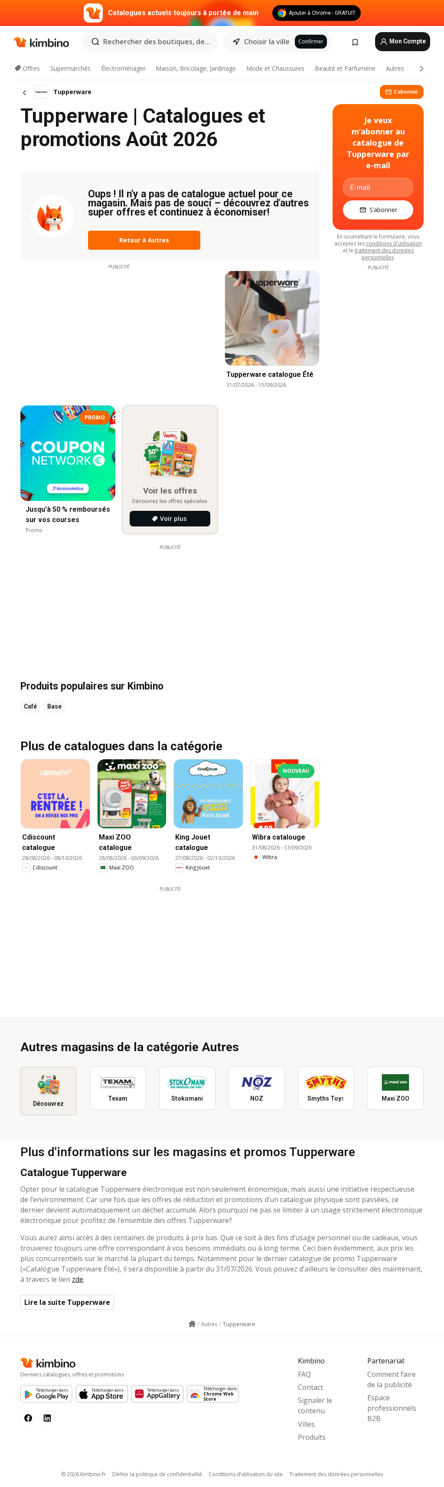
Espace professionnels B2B (391, 1408)
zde (77, 1279)
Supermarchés (70, 68)
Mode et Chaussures (275, 68)
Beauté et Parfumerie (345, 68)
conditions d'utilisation (394, 243)
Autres (395, 68)
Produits (312, 1437)
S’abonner (406, 91)
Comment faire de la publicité (391, 1379)
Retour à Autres (144, 240)
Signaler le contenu (315, 1405)
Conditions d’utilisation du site (246, 1474)
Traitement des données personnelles (336, 1474)
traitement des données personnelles (384, 254)
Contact (310, 1387)
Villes (306, 1424)
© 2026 (83, 1474)
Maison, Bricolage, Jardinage (196, 68)
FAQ (304, 1374)
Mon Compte (407, 41)
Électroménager (123, 68)
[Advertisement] (119, 331)
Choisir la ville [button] (267, 41)
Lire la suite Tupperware (67, 1302)
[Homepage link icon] (192, 1323)
